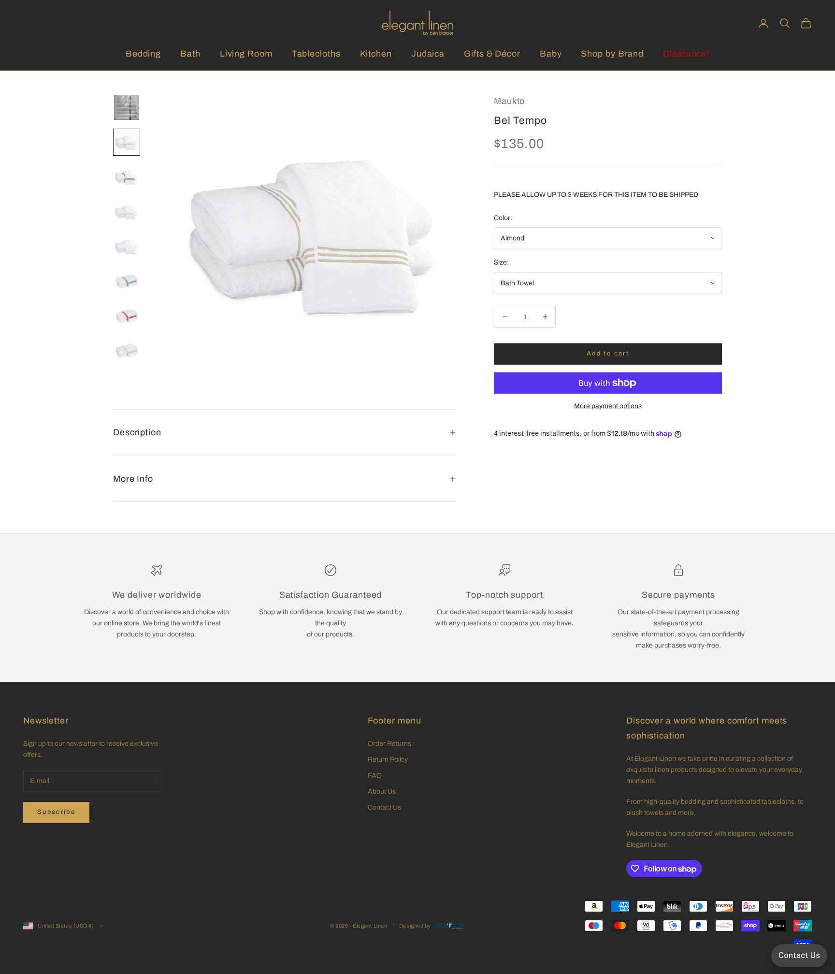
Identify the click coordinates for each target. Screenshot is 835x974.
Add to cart (608, 353)
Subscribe (56, 812)
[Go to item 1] (126, 107)
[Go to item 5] (126, 246)
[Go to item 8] (126, 351)
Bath (190, 54)
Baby (551, 54)
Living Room (246, 54)
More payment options (608, 406)
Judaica (428, 54)
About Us (382, 791)
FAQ (375, 775)
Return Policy (388, 759)
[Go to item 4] (126, 211)
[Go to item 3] (126, 177)
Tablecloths (316, 54)
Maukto (509, 101)
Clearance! (686, 54)
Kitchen (376, 54)
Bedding (143, 54)
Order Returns (389, 743)
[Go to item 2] (126, 142)
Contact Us (384, 807)
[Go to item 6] (126, 281)
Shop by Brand (612, 54)
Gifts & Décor (492, 54)
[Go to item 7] (126, 316)
